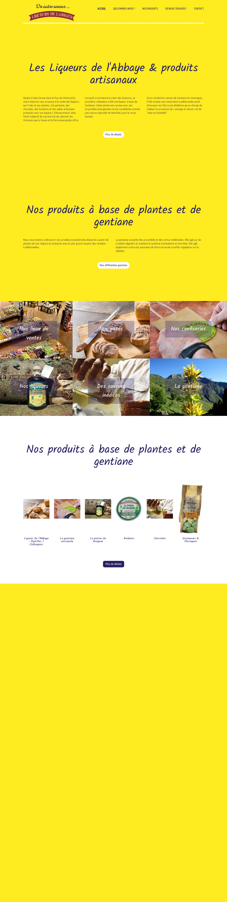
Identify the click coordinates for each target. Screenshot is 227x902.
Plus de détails (113, 134)
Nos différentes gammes (113, 265)
